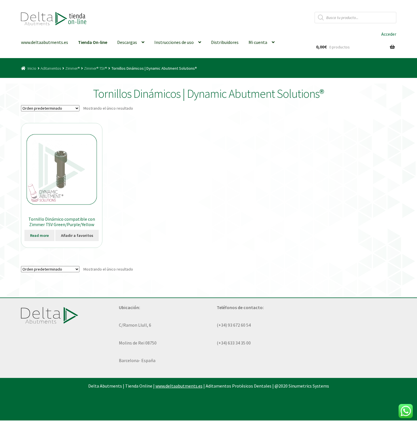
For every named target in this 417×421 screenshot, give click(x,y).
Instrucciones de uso (174, 42)
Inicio (32, 68)
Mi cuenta (257, 42)
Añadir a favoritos (77, 235)
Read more (39, 235)
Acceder (388, 34)
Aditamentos (51, 68)
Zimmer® (72, 68)
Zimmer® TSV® (95, 68)
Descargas (127, 42)
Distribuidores (225, 42)
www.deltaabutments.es (44, 42)
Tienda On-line (92, 42)
